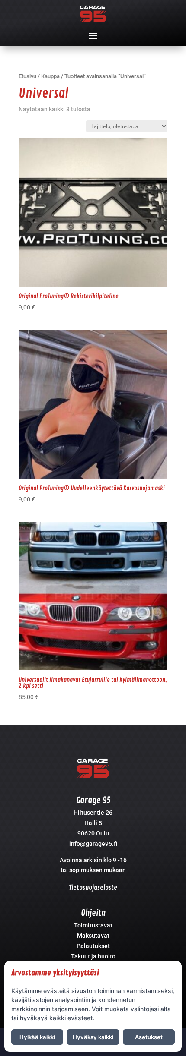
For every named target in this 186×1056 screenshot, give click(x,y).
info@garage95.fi (93, 843)
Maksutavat (93, 935)
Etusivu (27, 76)
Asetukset (149, 1037)
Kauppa (50, 76)
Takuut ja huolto (93, 956)
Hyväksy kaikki (93, 1037)
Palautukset (93, 946)
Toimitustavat (93, 925)
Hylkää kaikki (37, 1037)
